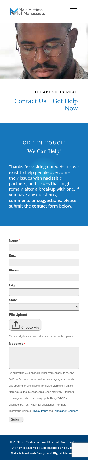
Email (14, 255)
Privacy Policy (40, 411)
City (12, 285)
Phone (14, 270)
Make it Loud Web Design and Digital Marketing (44, 453)
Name (14, 240)
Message (17, 343)
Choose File (30, 327)
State (13, 300)
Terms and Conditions (66, 411)
